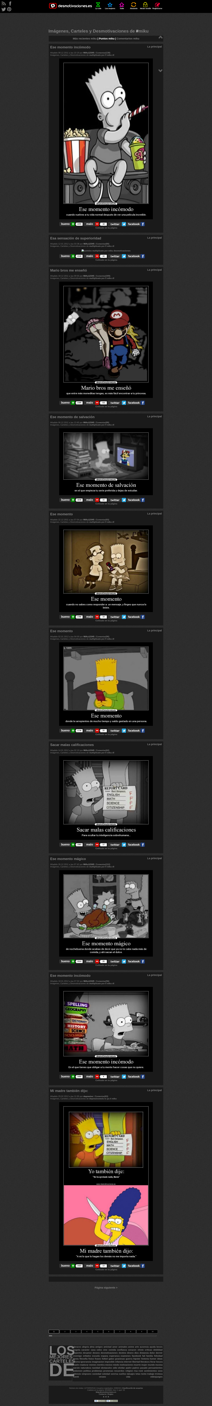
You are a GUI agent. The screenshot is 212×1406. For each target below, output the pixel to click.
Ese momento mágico (68, 859)
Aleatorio (133, 8)
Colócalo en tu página (106, 228)
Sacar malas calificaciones (72, 745)
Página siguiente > (106, 1287)
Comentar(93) (102, 519)
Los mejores (110, 8)
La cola (98, 8)
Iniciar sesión (145, 8)
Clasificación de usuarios (132, 1388)
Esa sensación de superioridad (75, 238)
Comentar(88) (102, 422)
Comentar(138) (103, 53)
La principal (154, 46)
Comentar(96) (102, 636)
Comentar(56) (102, 981)
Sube (122, 8)
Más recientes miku (85, 38)
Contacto (102, 1394)
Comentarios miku (128, 38)
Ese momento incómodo (70, 47)
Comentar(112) (103, 864)
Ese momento (61, 514)
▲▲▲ (106, 1396)
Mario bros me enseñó (68, 270)
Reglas (110, 1394)
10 (152, 1331)
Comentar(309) (103, 276)
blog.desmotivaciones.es (106, 1392)
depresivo (88, 1096)
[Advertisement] (106, 19)
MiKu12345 (88, 53)
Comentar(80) (102, 244)
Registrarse (157, 8)
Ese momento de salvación (72, 417)
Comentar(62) (102, 750)
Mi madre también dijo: (69, 1091)
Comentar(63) (101, 1096)
